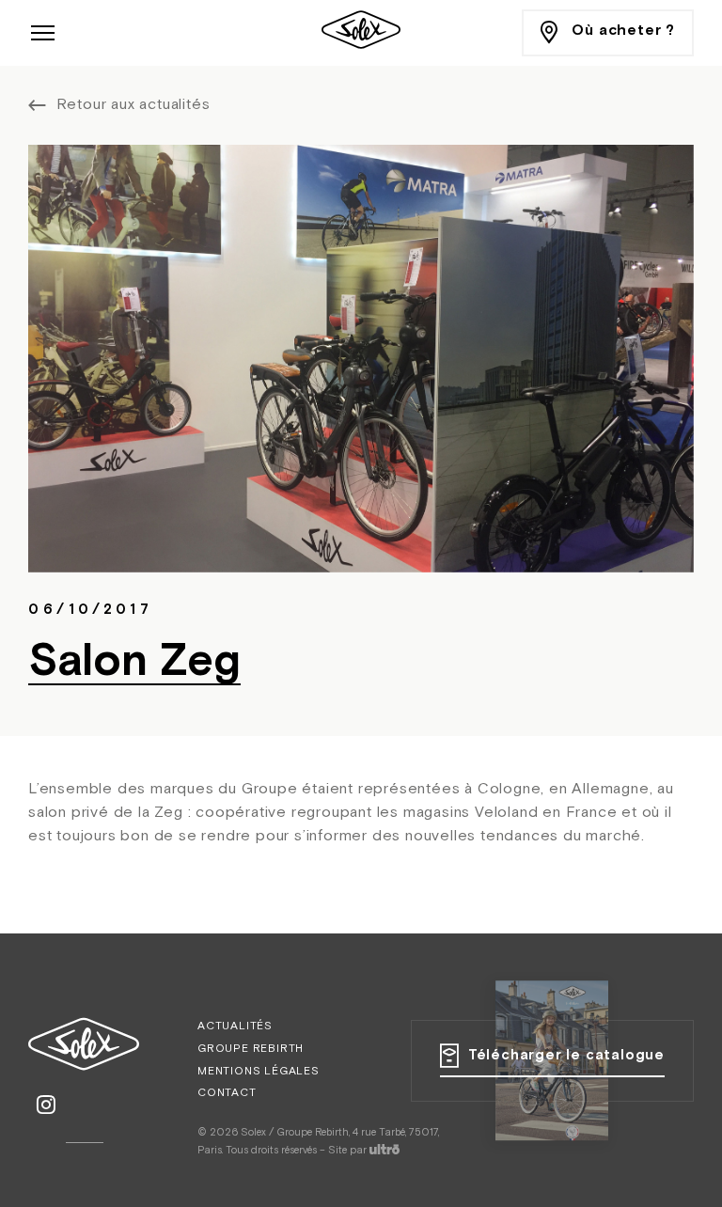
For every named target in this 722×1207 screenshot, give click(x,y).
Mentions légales (258, 1071)
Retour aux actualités (133, 105)
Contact (227, 1093)
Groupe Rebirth (250, 1049)
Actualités (235, 1026)
